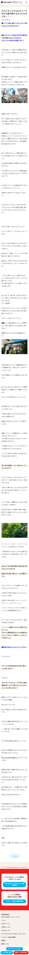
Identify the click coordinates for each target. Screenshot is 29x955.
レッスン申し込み (7, 952)
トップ (3, 920)
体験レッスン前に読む (21, 952)
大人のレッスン (5, 930)
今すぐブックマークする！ (14, 948)
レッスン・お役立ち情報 (8, 937)
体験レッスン (5, 944)
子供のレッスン (5, 927)
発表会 (3, 940)
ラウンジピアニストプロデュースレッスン (13, 934)
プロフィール (5, 924)
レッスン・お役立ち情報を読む (14, 901)
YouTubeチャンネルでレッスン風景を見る (14, 884)
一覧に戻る (14, 856)
